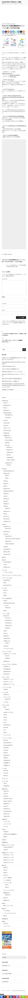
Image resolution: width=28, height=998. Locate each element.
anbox (5, 402)
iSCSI (5, 633)
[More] (23, 32)
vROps (5, 849)
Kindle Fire (6, 410)
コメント (4, 279)
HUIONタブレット (8, 857)
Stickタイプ (6, 428)
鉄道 (3, 903)
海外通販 (4, 842)
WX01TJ (7, 894)
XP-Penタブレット (8, 862)
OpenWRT (6, 785)
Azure (5, 793)
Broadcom (7, 437)
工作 (3, 829)
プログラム (4, 705)
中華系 (6, 658)
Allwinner (5, 473)
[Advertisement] (14, 15)
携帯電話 (5, 892)
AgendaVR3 (6, 580)
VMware (5, 816)
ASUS (5, 770)
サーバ (3, 588)
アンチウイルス (7, 572)
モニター (4, 778)
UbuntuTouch (6, 549)
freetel (8, 465)
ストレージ (4, 613)
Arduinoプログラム (8, 712)
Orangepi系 (6, 669)
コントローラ (6, 823)
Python (5, 727)
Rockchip (6, 518)
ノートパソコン (5, 687)
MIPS (5, 506)
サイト (3, 310)
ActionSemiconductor (8, 470)
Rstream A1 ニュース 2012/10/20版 (17, 33)
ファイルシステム (7, 648)
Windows (5, 551)
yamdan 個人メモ (6, 965)
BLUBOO (9, 447)
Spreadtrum (7, 462)
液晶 (4, 836)
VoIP (5, 875)
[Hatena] (13, 32)
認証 (4, 610)
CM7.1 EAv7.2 (11, 79)
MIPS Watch (7, 415)
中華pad (5, 433)
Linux (5, 534)
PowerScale (6, 638)
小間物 (3, 819)
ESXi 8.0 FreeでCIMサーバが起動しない (10, 381)
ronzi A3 (7, 417)
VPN (6, 887)
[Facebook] (3, 32)
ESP (4, 714)
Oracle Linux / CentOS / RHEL (11, 538)
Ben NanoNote (7, 742)
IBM (4, 595)
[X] (6, 32)
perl (4, 722)
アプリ (3, 570)
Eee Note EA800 (7, 745)
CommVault (7, 622)
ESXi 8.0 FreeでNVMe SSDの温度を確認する (12, 378)
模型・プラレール (7, 905)
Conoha (5, 796)
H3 (5, 478)
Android (5, 254)
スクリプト (6, 735)
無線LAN (5, 900)
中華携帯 (5, 435)
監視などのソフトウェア (7, 845)
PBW (3, 557)
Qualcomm (6, 511)
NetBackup (7, 625)
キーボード (6, 821)
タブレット (4, 677)
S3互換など (6, 641)
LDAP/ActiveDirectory (8, 603)
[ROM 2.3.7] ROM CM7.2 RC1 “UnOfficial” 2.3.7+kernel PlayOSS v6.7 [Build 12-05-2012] (13, 97)
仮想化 (3, 788)
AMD (5, 481)
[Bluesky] (18, 32)
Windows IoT (6, 554)
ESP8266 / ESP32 (7, 491)
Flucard (5, 747)
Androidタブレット (8, 679)
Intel (4, 496)
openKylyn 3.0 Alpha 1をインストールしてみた (12, 371)
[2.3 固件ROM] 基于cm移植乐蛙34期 (16, 116)
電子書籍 (4, 918)
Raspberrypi (6, 671)
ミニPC (5, 702)
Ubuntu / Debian (8, 543)
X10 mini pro (6, 430)
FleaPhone (9, 452)
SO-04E (5, 425)
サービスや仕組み (6, 598)
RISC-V (5, 516)
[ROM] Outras (13, 76)
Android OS (6, 526)
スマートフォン (5, 651)
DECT (5, 867)
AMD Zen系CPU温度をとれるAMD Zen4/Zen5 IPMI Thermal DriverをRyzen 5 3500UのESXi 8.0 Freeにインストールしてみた (14, 385)
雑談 (3, 908)
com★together (5, 981)
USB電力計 (6, 765)
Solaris (5, 546)
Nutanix (5, 806)
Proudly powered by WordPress (18, 990)
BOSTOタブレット (8, 854)
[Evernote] (16, 32)
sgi (4, 582)
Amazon (5, 791)
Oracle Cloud (6, 811)
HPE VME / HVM (7, 798)
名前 (3, 296)
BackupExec (8, 620)
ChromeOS (7, 536)
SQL (4, 732)
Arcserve (7, 617)
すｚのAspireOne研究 (6, 973)
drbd (4, 630)
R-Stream (10, 254)
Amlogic (5, 483)
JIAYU (8, 454)
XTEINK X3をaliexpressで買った (9, 366)
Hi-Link (5, 750)
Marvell (6, 442)
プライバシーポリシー (6, 990)
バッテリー (6, 926)
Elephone (9, 449)
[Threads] (21, 32)
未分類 (3, 839)
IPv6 (6, 884)
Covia (6, 655)
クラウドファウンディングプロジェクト (11, 575)
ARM (5, 486)
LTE (4, 783)
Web (3, 560)
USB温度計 (6, 762)
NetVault (7, 627)
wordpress (6, 567)
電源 (3, 921)
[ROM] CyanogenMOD (15, 75)
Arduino (5, 831)
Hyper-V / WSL (7, 801)
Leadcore (5, 498)
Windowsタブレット (8, 684)
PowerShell (6, 724)
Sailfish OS (7, 541)
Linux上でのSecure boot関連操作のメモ (10, 369)
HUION (6, 699)
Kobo (5, 752)
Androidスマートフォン (9, 653)
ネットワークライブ (8, 890)
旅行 (4, 915)
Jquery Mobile (7, 562)
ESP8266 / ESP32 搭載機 (9, 834)
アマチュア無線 (7, 877)
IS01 (4, 407)
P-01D (5, 420)
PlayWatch (6, 755)
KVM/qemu (6, 803)
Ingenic (6, 508)
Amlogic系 (6, 666)
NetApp (5, 635)
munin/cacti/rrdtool (7, 847)
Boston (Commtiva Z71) (7, 73)
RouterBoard (6, 760)
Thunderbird (9, 457)
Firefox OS (6, 531)
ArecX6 (5, 740)
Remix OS (7, 528)
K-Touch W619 (8, 440)
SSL (4, 564)
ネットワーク (6, 882)
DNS (5, 600)
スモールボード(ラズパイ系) (8, 664)
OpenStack (6, 808)
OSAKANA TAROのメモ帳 (11, 2)
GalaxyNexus (6, 405)
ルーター (4, 781)
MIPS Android (6, 412)
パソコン (4, 692)
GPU (5, 717)
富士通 (5, 689)
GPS (5, 870)
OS (2, 524)
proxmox (5, 813)
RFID (5, 872)
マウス (5, 826)
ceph (6, 643)
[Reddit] (8, 32)
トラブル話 (6, 910)
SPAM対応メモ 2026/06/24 (8, 389)
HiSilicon (5, 493)
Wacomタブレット (8, 859)
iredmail (6, 607)
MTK (6, 445)
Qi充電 (5, 757)
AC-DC (5, 923)
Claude (6, 709)
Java (5, 719)
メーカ (3, 768)
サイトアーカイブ (6, 578)
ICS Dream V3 (11, 89)
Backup (5, 615)
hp (4, 592)
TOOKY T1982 (10, 459)
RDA (5, 513)
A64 (6, 475)
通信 (3, 865)
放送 (4, 897)
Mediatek (5, 503)
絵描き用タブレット (6, 852)
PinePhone (6, 661)
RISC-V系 (6, 674)
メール (4, 303)
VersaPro (5, 694)
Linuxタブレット (7, 681)
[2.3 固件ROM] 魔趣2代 (13, 135)
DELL (5, 590)
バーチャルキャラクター (9, 913)
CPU (3, 468)
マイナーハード (5, 738)
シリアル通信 (6, 880)
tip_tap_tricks (6, 585)
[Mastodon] (11, 32)
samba (5, 646)
